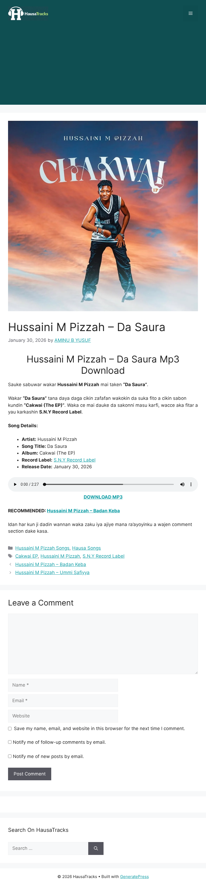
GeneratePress (134, 876)
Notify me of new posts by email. (48, 756)
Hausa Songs (86, 548)
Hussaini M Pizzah (60, 556)
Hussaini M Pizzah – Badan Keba (83, 510)
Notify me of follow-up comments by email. (59, 742)
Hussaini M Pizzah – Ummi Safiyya (52, 572)
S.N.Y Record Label (74, 460)
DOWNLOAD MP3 (103, 497)
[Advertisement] (103, 67)
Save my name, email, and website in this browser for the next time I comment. (99, 728)
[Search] (96, 848)
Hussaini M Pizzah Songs (42, 548)
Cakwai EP (26, 556)
